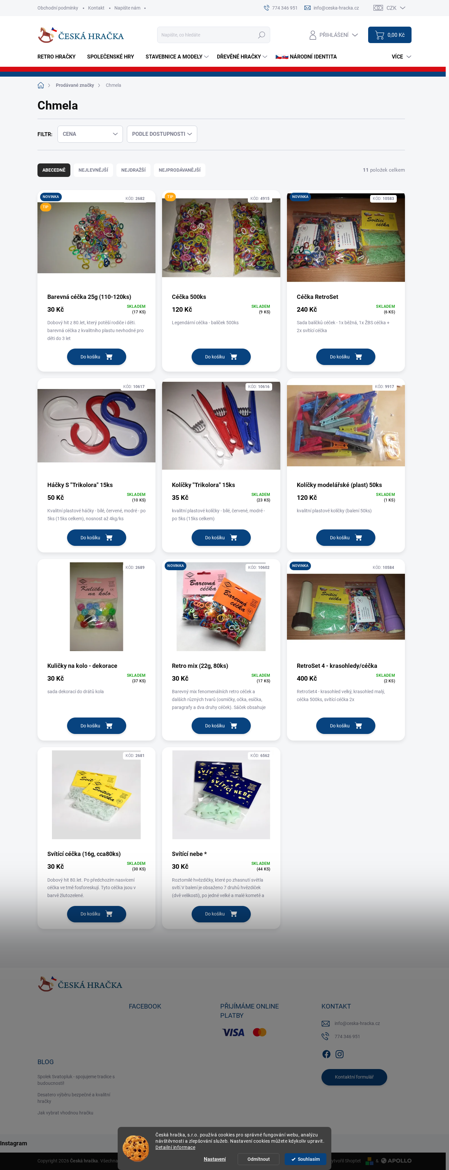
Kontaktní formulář (354, 1077)
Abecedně (53, 170)
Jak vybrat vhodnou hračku (65, 1112)
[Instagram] (339, 1053)
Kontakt (96, 8)
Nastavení (215, 1159)
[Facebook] (326, 1053)
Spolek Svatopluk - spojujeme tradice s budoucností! (76, 1080)
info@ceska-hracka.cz (357, 1023)
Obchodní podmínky (57, 8)
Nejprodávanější (180, 170)
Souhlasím (309, 1159)
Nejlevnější (93, 170)
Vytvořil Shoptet (344, 1160)
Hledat (262, 34)
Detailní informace (175, 1147)
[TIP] (221, 241)
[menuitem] (59, 57)
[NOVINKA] (346, 241)
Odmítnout (259, 1159)
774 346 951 (347, 1036)
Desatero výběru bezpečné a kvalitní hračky (73, 1098)
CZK (391, 8)
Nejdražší (133, 170)
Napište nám (127, 8)
